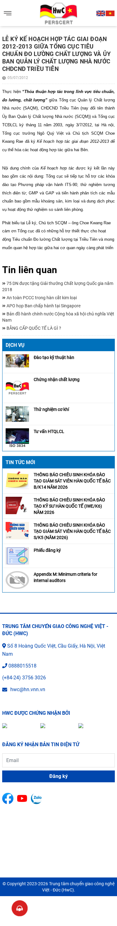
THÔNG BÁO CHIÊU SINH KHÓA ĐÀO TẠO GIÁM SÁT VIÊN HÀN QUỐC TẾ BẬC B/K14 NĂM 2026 (72, 481)
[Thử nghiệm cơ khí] (17, 413)
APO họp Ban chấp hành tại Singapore (43, 305)
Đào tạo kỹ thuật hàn (54, 357)
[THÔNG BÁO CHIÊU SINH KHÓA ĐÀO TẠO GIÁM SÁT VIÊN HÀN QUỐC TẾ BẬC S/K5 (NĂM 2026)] (17, 530)
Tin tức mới (20, 462)
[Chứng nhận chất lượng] (17, 387)
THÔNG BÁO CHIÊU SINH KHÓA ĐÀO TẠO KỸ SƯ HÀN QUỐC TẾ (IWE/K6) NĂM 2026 (69, 506)
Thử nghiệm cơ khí (51, 409)
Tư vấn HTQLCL (49, 431)
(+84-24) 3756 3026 (24, 678)
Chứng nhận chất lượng (57, 379)
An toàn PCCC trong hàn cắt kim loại (41, 297)
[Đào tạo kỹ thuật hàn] (17, 360)
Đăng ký (58, 776)
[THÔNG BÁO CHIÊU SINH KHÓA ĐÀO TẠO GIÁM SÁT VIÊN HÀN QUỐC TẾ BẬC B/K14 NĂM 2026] (17, 480)
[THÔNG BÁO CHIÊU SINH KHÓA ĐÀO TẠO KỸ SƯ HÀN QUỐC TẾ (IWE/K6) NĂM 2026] (17, 505)
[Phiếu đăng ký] (17, 556)
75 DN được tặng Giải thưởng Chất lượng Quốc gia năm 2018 (57, 286)
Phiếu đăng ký (47, 550)
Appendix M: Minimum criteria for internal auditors (65, 577)
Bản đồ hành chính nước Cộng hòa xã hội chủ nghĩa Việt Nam (58, 317)
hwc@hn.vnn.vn (27, 689)
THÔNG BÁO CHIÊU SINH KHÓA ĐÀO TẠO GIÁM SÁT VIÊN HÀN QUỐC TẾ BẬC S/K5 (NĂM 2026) (72, 531)
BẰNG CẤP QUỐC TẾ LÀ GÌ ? (33, 328)
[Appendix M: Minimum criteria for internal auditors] (17, 580)
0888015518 (22, 666)
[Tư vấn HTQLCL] (17, 437)
